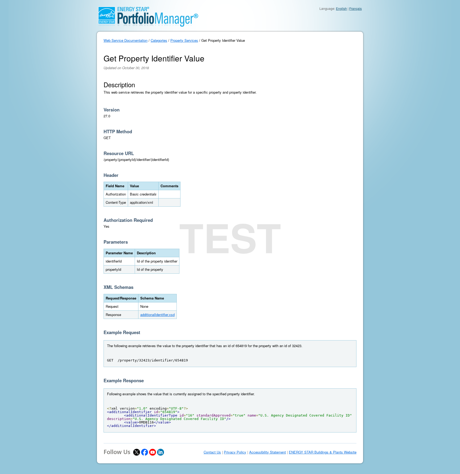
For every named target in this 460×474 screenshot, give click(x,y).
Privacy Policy (235, 452)
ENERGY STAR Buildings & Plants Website (322, 452)
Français (355, 8)
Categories (159, 40)
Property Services (184, 40)
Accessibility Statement (267, 452)
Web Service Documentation (125, 40)
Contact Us (212, 452)
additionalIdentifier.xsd (157, 314)
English (341, 8)
